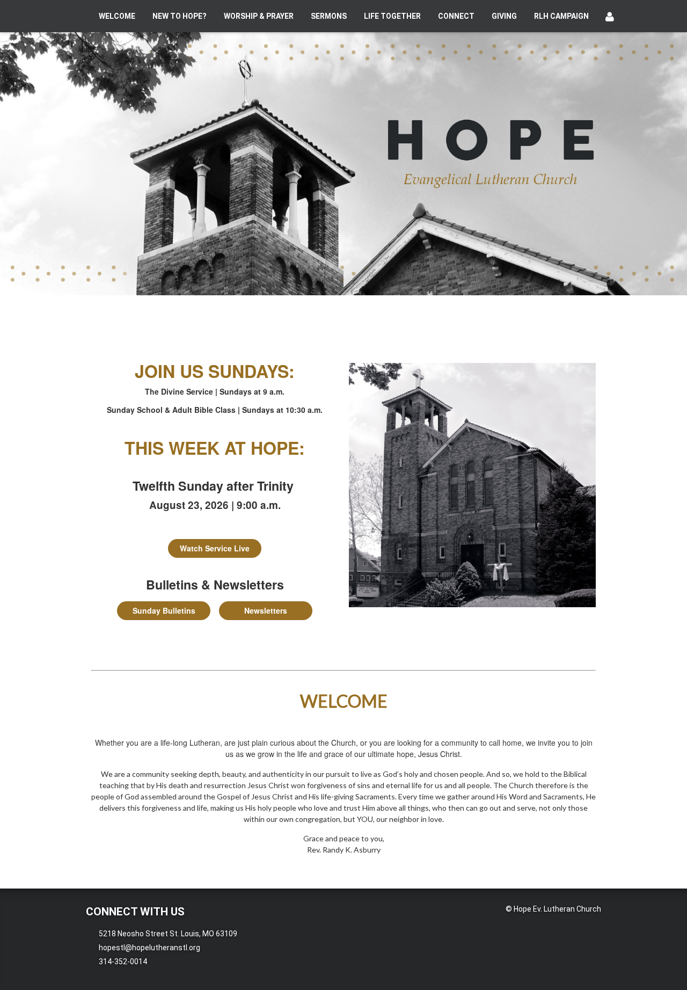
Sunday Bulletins (164, 610)
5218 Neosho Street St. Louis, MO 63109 (168, 933)
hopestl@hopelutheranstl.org (149, 947)
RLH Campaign (561, 16)
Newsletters (265, 610)
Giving (504, 16)
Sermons (329, 16)
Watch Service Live (215, 548)
